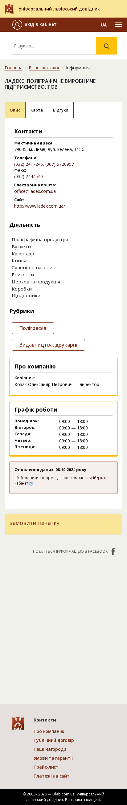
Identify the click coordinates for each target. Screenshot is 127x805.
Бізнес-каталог (44, 68)
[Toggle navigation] (118, 24)
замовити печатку (34, 523)
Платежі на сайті (52, 776)
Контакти (45, 720)
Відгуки (60, 110)
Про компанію (49, 731)
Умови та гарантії (53, 758)
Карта (37, 110)
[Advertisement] (63, 626)
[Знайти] (106, 46)
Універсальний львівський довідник (59, 9)
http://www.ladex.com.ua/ (39, 206)
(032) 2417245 (28, 164)
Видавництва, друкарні (48, 344)
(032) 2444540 (28, 176)
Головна (14, 68)
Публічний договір (54, 740)
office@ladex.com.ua (35, 191)
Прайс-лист (46, 767)
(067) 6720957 (59, 164)
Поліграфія (32, 328)
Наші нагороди (50, 749)
